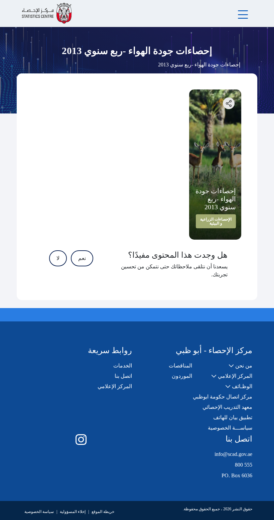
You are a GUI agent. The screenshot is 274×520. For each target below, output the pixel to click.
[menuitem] (240, 366)
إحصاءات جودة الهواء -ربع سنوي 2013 (215, 199)
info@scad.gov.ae (233, 454)
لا (57, 258)
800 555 (243, 465)
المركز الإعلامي (115, 386)
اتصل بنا (123, 376)
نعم (82, 258)
